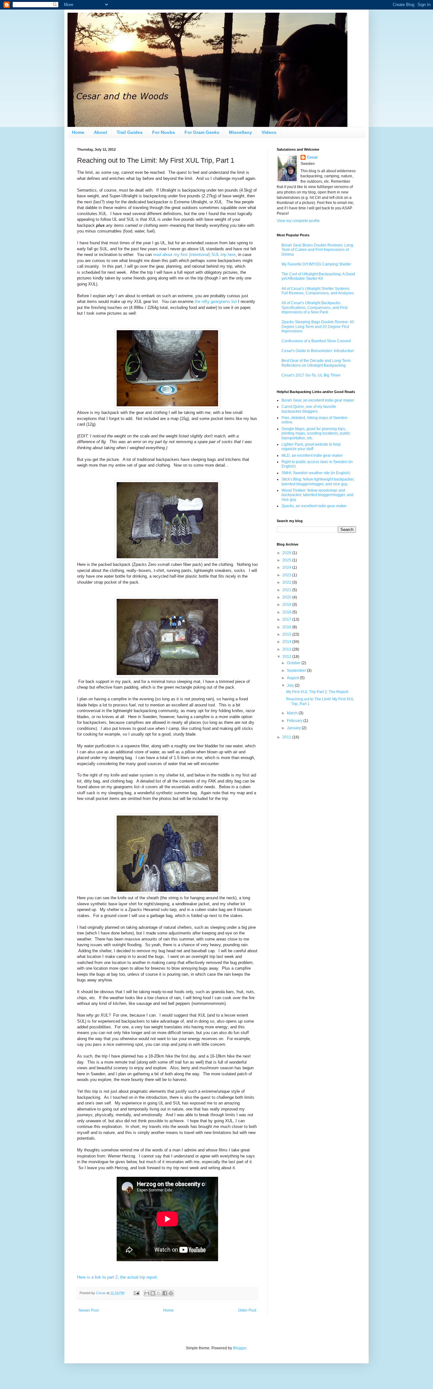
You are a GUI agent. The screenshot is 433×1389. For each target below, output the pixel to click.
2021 (287, 590)
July (291, 685)
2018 (287, 612)
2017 (287, 619)
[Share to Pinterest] (171, 1293)
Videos (269, 132)
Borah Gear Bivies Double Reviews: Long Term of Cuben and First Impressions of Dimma (317, 250)
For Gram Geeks (201, 132)
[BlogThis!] (153, 1293)
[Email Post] (136, 1293)
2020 (287, 597)
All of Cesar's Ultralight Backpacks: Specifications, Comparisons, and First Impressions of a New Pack (314, 307)
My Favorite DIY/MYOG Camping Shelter (316, 264)
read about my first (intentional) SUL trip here (194, 254)
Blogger (239, 1348)
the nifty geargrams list (216, 301)
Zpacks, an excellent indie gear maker (314, 506)
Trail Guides (130, 132)
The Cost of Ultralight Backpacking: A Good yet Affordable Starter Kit (318, 276)
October (294, 663)
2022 (287, 582)
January (294, 728)
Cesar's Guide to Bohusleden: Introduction (317, 351)
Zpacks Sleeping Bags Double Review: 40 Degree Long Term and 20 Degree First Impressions (317, 326)
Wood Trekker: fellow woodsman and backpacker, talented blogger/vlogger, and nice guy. (317, 495)
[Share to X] (159, 1293)
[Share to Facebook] (165, 1293)
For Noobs (163, 132)
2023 (287, 575)
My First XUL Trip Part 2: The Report (317, 692)
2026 (287, 553)
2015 (287, 634)
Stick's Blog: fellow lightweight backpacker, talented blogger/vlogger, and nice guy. (317, 481)
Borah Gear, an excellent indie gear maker (317, 400)
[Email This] (147, 1293)
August (293, 678)
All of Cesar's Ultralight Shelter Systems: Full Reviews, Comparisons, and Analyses (317, 290)
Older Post (247, 1310)
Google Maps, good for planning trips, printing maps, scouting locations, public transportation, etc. (315, 433)
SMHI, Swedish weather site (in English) (315, 473)
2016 (287, 627)
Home (78, 132)
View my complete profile (298, 221)
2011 (287, 737)
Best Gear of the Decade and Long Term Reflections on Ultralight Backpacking (316, 362)
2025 (287, 560)
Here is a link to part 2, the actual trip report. (117, 1277)
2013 (287, 649)
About (100, 132)
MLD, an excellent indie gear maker (312, 455)
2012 (287, 656)
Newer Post (89, 1310)
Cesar (312, 157)
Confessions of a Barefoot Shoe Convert (316, 341)
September (297, 670)
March (293, 713)
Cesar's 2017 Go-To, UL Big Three (310, 375)
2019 (287, 604)
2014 (287, 641)
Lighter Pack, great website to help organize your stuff (311, 446)
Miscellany (240, 132)
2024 (287, 567)
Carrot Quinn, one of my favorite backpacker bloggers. (308, 408)
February (295, 720)
